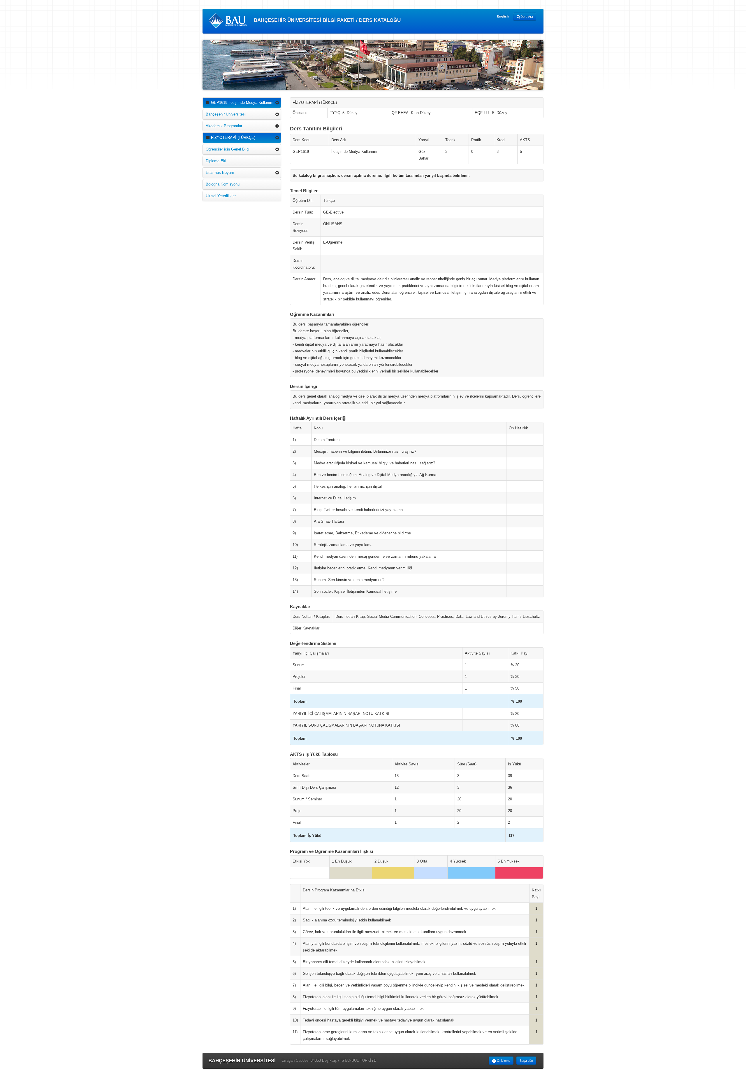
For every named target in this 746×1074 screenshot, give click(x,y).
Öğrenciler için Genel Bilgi (227, 149)
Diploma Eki (216, 161)
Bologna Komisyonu (223, 184)
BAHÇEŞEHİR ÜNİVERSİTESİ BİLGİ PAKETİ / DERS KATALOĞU (326, 20)
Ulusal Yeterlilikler (221, 196)
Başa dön (526, 1060)
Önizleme (503, 1060)
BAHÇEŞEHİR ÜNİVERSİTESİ (242, 1060)
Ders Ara (526, 16)
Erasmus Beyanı (220, 172)
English (503, 16)
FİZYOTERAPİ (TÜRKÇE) (232, 137)
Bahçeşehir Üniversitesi (226, 114)
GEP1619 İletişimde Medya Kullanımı (242, 102)
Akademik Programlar (224, 126)
